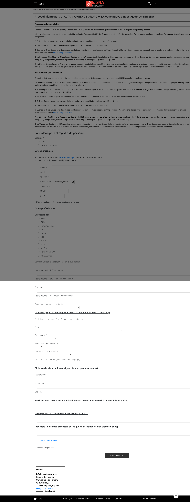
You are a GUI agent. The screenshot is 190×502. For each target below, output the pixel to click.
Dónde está (50, 491)
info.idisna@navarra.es (46, 474)
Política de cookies (83, 499)
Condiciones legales (48, 440)
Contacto (118, 499)
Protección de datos (102, 499)
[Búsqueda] (149, 4)
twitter (35, 498)
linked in (40, 499)
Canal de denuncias (149, 499)
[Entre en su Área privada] (155, 3)
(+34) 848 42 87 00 (44, 488)
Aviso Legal (67, 499)
